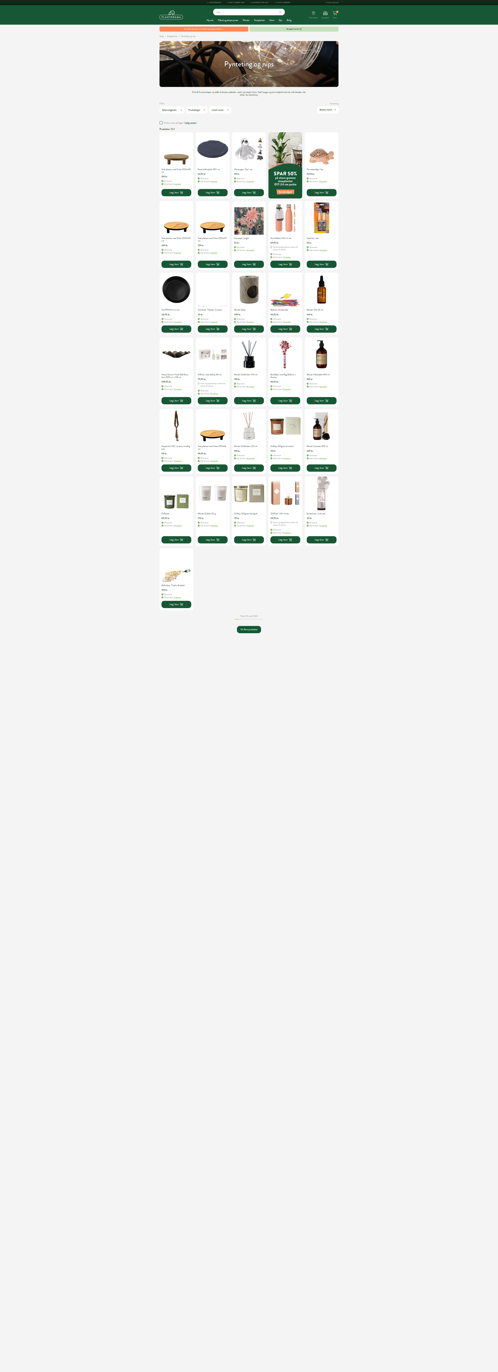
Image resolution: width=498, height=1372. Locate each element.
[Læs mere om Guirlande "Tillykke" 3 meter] (213, 289)
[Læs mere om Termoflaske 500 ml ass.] (285, 218)
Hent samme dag (237, 2)
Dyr (280, 20)
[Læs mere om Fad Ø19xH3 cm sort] (176, 289)
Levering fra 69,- (260, 2)
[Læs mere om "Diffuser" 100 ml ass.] (285, 493)
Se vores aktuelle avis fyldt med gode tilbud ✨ (204, 29)
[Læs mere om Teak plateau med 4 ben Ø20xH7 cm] (213, 218)
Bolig (289, 20)
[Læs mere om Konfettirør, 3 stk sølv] (321, 493)
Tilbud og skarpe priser (228, 20)
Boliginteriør (172, 36)
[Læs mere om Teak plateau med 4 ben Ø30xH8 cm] (176, 149)
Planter (246, 20)
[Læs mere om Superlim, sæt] (321, 218)
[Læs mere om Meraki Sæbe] (249, 289)
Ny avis (210, 20)
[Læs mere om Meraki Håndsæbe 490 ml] (321, 354)
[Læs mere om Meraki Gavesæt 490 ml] (321, 426)
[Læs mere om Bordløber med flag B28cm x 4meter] (285, 354)
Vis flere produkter (249, 629)
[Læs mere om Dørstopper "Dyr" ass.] (249, 149)
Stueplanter (259, 20)
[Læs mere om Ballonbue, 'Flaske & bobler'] (176, 565)
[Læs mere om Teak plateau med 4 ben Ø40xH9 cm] (176, 218)
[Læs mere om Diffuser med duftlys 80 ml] (213, 354)
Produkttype (194, 110)
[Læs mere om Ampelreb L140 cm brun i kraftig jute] (176, 426)
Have (271, 20)
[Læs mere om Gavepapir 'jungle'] (249, 218)
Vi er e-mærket (283, 2)
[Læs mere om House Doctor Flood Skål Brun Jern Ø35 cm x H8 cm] (176, 354)
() (190, 123)
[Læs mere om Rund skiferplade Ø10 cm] (213, 149)
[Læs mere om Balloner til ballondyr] (285, 289)
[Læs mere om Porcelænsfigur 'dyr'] (321, 149)
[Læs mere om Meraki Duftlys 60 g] (213, 493)
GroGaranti (215, 2)
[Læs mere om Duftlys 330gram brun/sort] (285, 426)
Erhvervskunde (332, 2)
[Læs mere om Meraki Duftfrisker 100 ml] (249, 354)
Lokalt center (218, 110)
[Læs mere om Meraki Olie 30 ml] (321, 289)
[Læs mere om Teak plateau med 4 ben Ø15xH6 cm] (213, 426)
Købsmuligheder (169, 110)
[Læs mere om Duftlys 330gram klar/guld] (249, 493)
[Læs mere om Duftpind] (176, 493)
